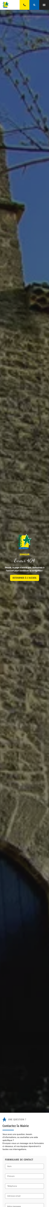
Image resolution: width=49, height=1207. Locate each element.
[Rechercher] (34, 5)
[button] (44, 5)
